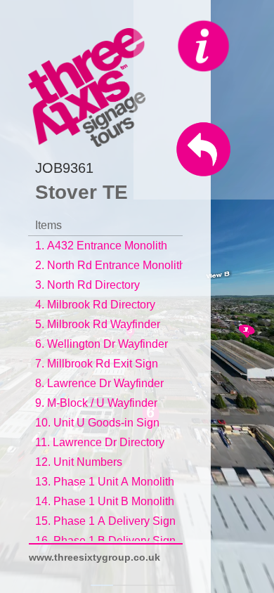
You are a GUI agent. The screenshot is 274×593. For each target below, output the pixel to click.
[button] (69, 168)
